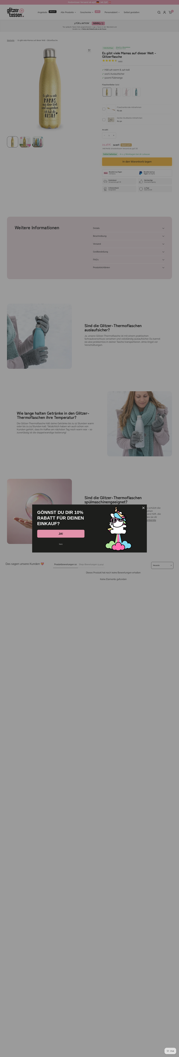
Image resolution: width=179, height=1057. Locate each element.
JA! (61, 533)
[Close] (143, 508)
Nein (61, 544)
